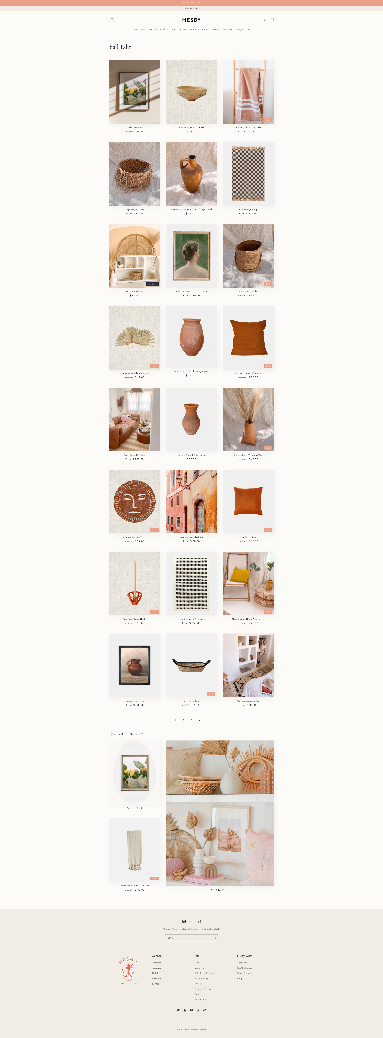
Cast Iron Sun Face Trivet (134, 537)
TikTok (155, 973)
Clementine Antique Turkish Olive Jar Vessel (191, 209)
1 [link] (175, 720)
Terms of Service (202, 989)
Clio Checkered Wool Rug (192, 619)
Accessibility (200, 999)
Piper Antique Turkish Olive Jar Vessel (191, 371)
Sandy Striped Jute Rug (134, 455)
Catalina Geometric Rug (248, 701)
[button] (112, 19)
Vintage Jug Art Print (134, 701)
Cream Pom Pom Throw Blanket (134, 885)
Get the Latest (244, 968)
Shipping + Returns (204, 973)
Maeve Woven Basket (248, 291)
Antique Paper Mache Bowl (191, 127)
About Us (242, 962)
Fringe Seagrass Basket (134, 209)
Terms (197, 994)
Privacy (198, 983)
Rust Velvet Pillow (248, 537)
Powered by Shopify (198, 1029)
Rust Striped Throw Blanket (248, 127)
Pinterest (156, 962)
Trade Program (244, 973)
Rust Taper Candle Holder (134, 619)
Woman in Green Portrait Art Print (191, 291)
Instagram (157, 968)
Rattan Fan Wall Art (135, 291)
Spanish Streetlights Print (191, 537)
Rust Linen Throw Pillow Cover (248, 373)
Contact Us (200, 968)
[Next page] (207, 720)
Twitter (155, 983)
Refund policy (201, 978)
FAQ (196, 962)
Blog (239, 978)
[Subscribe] (215, 937)
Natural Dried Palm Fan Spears (135, 373)
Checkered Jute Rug (248, 209)
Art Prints (133, 808)
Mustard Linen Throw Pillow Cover (248, 619)
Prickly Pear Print (134, 127)
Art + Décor (218, 890)
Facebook (156, 978)
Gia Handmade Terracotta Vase (248, 455)
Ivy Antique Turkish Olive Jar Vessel (191, 455)
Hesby (186, 1029)
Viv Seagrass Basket (191, 701)
